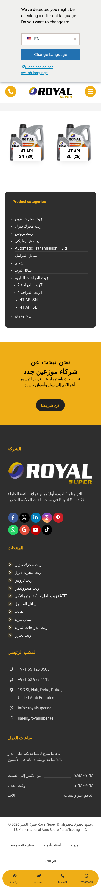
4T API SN (29, 299)
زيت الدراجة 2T (30, 285)
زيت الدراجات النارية (31, 277)
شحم (19, 263)
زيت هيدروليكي (27, 241)
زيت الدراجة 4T (30, 292)
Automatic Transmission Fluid (41, 248)
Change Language (50, 54)
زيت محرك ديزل (28, 226)
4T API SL (28, 307)
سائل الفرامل (26, 255)
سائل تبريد (23, 270)
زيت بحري (23, 315)
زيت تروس (24, 233)
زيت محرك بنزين (28, 218)
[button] (90, 91)
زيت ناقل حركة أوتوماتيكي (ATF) (41, 596)
